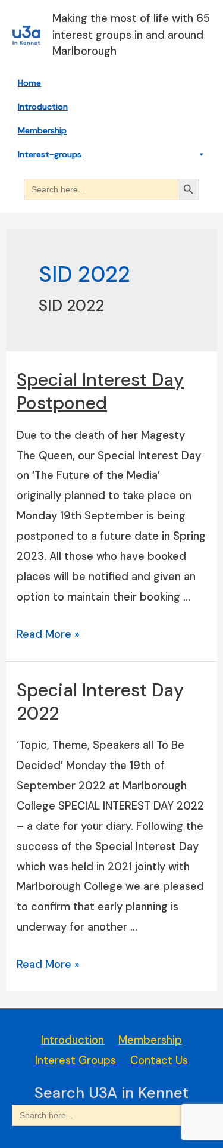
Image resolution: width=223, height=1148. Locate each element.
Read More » (48, 634)
